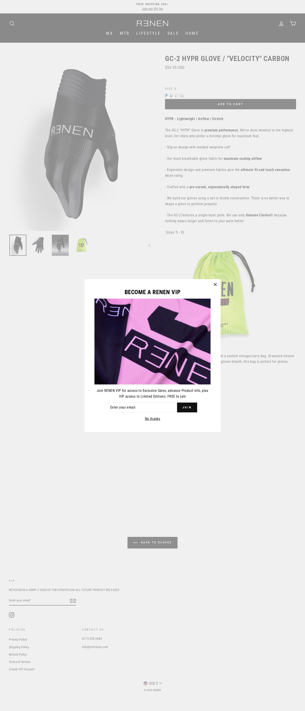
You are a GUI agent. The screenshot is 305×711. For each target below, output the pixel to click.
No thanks (152, 418)
